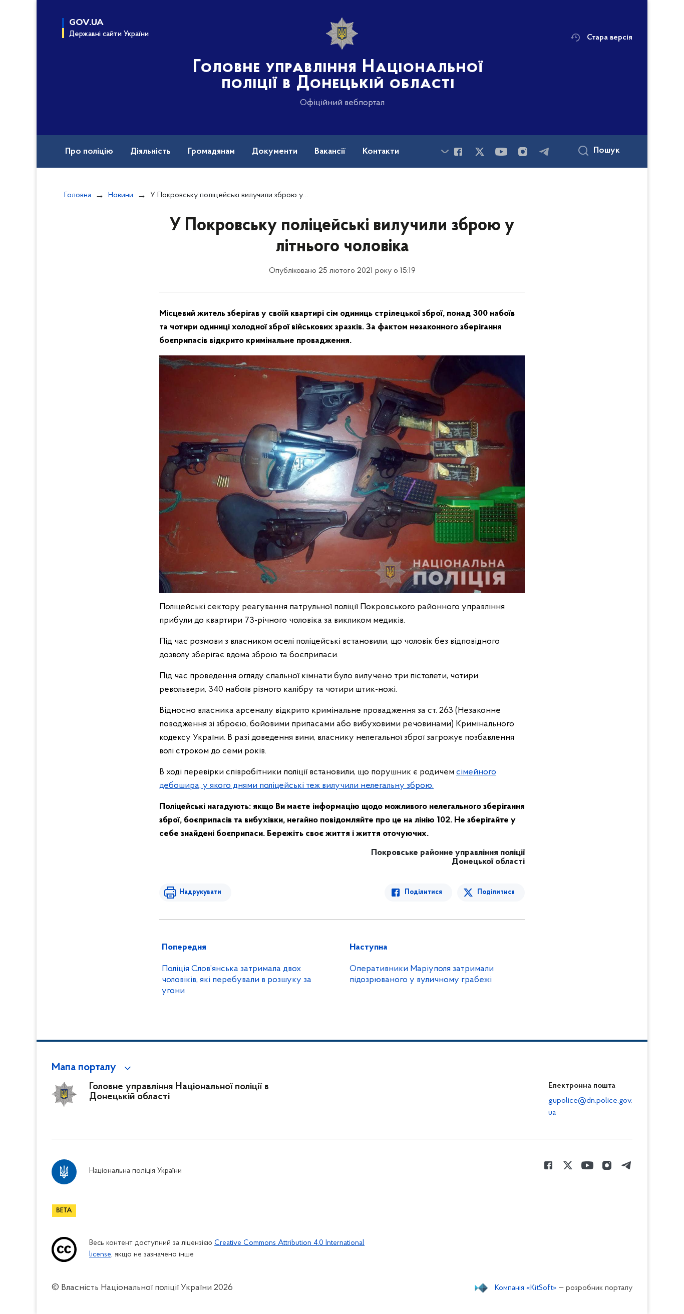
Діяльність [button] (150, 151)
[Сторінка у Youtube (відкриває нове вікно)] (501, 152)
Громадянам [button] (211, 151)
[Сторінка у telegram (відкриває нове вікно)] (544, 152)
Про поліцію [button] (89, 151)
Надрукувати (200, 892)
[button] (93, 1068)
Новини (120, 195)
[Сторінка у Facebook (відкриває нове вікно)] (458, 152)
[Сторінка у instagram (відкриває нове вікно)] (523, 152)
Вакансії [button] (330, 151)
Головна (77, 195)
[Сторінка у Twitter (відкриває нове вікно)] (480, 152)
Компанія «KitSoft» (526, 1288)
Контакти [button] (381, 151)
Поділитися (423, 892)
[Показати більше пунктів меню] (444, 151)
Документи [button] (274, 151)
